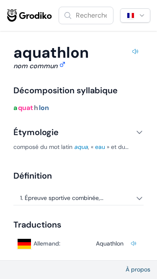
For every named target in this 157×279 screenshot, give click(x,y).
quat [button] (25, 107)
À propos (138, 269)
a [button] (15, 107)
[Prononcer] (135, 52)
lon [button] (44, 107)
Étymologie (36, 132)
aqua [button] (81, 147)
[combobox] (86, 15)
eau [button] (100, 147)
